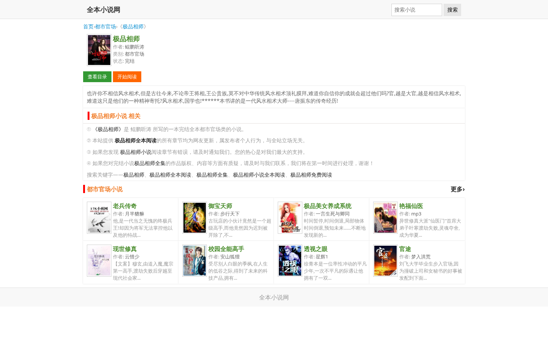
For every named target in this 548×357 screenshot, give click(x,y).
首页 (88, 26)
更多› (458, 189)
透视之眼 (316, 249)
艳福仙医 (411, 206)
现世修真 (125, 249)
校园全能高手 (226, 249)
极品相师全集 (150, 163)
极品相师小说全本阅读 (259, 174)
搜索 (452, 10)
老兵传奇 (125, 206)
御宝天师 (220, 206)
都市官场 (105, 26)
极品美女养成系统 (328, 206)
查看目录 (97, 76)
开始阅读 (127, 76)
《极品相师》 (108, 129)
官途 (405, 249)
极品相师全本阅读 (170, 174)
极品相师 (133, 26)
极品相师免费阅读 (311, 174)
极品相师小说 (135, 151)
